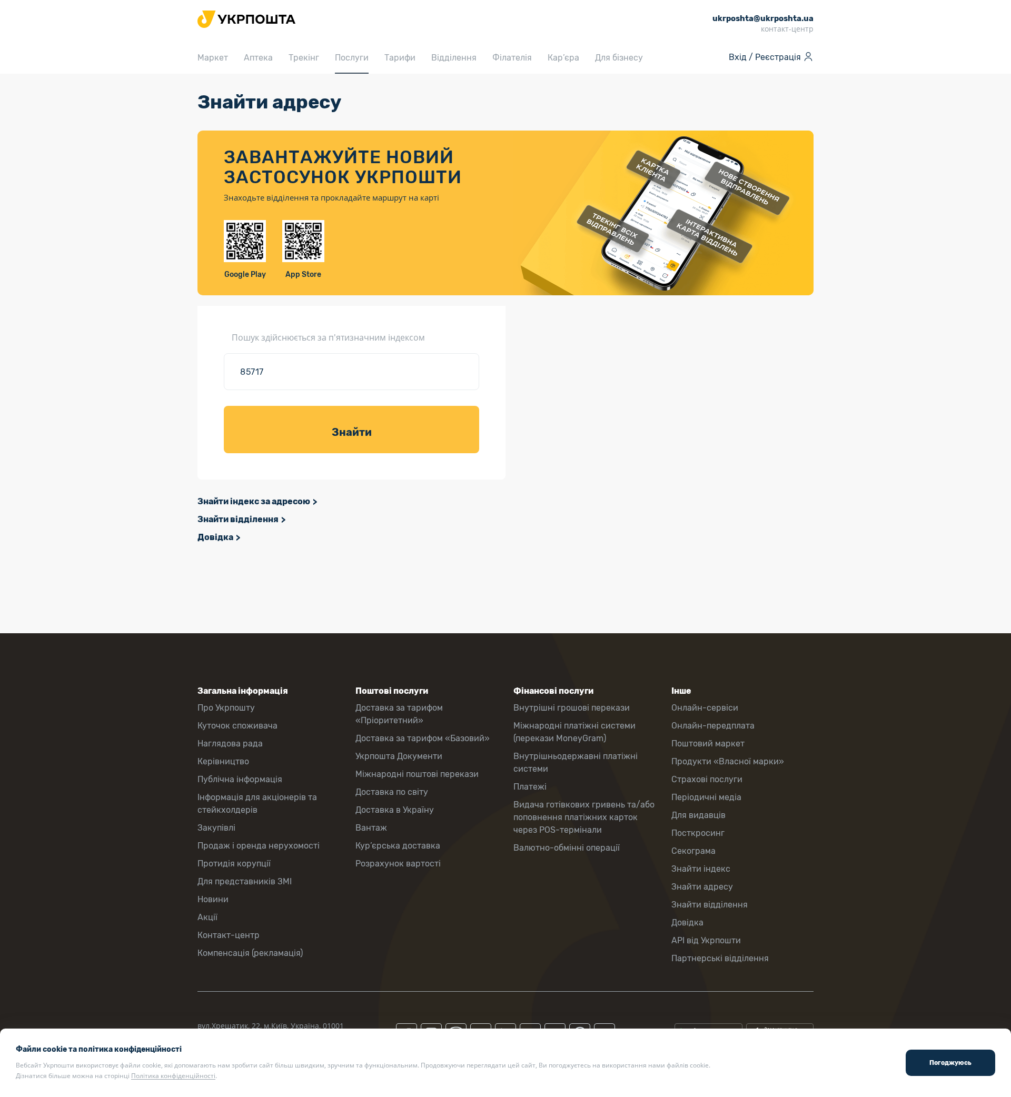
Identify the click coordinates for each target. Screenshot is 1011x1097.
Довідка (215, 537)
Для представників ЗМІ (244, 881)
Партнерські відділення (720, 958)
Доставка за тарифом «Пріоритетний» (399, 714)
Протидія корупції (234, 864)
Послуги (352, 58)
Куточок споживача (237, 726)
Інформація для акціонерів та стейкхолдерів (257, 803)
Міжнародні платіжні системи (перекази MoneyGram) (574, 732)
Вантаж (371, 828)
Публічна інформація (239, 779)
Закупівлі (216, 828)
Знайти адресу (702, 887)
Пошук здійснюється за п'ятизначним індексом (328, 337)
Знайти (352, 432)
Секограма (693, 851)
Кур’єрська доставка (397, 846)
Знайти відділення (238, 519)
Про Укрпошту (226, 708)
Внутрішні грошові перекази (571, 708)
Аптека (258, 58)
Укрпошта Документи (398, 756)
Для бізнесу (619, 58)
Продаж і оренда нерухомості (258, 846)
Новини (213, 899)
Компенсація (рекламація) (250, 953)
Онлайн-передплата (713, 726)
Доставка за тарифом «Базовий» (422, 738)
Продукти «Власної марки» (727, 761)
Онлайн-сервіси (704, 708)
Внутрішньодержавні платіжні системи (575, 762)
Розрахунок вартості (398, 864)
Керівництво (223, 761)
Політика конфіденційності (173, 1075)
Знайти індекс (700, 869)
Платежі (530, 787)
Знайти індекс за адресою (253, 501)
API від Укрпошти (706, 940)
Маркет (212, 58)
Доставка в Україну (394, 810)
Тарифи (399, 58)
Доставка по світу (391, 792)
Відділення (454, 58)
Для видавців (698, 815)
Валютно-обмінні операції (566, 848)
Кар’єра (563, 58)
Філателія (512, 58)
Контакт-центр (228, 935)
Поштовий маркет (708, 744)
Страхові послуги (706, 779)
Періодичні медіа (706, 797)
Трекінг (304, 58)
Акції (207, 917)
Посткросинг (698, 833)
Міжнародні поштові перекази (417, 774)
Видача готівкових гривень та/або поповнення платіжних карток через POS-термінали (584, 817)
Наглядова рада (230, 744)
